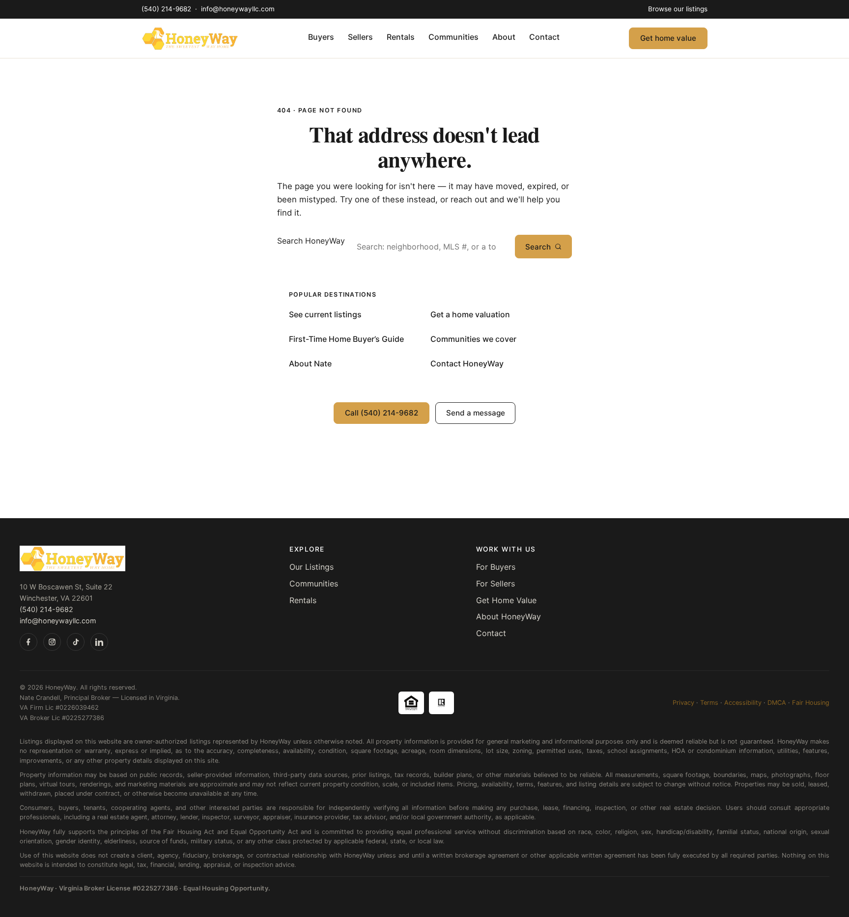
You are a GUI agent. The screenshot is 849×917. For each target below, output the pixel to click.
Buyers (321, 37)
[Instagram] (52, 642)
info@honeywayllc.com (238, 9)
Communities (453, 37)
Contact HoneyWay (467, 363)
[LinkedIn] (99, 642)
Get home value (668, 38)
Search (538, 246)
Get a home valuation (470, 314)
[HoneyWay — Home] (190, 38)
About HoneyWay (508, 616)
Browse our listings (678, 9)
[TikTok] (76, 642)
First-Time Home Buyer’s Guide (346, 339)
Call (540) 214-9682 (381, 412)
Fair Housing (810, 702)
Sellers (360, 37)
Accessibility (743, 702)
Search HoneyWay (311, 241)
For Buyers (495, 567)
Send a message (475, 412)
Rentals (401, 37)
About (503, 37)
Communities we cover (473, 339)
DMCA (776, 702)
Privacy (683, 702)
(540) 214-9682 (167, 9)
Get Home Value (506, 600)
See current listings (325, 314)
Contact (544, 37)
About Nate (310, 363)
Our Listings (311, 567)
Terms (709, 702)
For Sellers (495, 583)
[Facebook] (28, 642)
